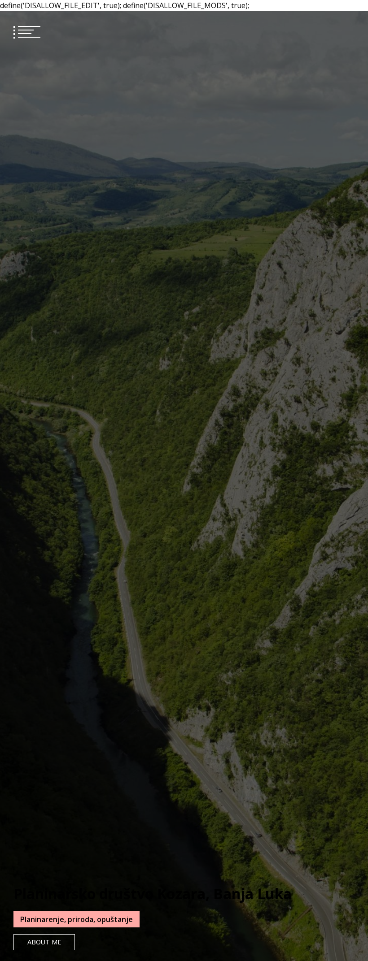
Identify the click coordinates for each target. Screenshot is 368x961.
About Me (44, 942)
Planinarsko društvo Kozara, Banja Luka (152, 893)
